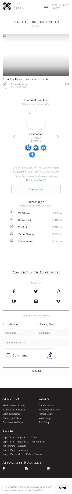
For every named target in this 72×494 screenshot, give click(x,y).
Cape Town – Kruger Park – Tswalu (20, 437)
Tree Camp (44, 422)
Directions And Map (13, 422)
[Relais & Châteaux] (58, 468)
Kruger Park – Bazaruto (14, 445)
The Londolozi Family (14, 405)
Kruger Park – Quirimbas (15, 450)
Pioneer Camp (46, 413)
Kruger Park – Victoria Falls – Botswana (23, 454)
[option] (36, 135)
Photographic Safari (12, 418)
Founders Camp (46, 405)
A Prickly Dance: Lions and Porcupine (26, 79)
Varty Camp (45, 418)
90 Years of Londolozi (14, 409)
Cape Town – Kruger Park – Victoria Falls (24, 441)
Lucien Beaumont (19, 83)
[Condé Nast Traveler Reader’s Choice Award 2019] (14, 468)
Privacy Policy (37, 489)
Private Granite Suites (49, 409)
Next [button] (57, 136)
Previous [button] (14, 136)
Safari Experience (11, 413)
